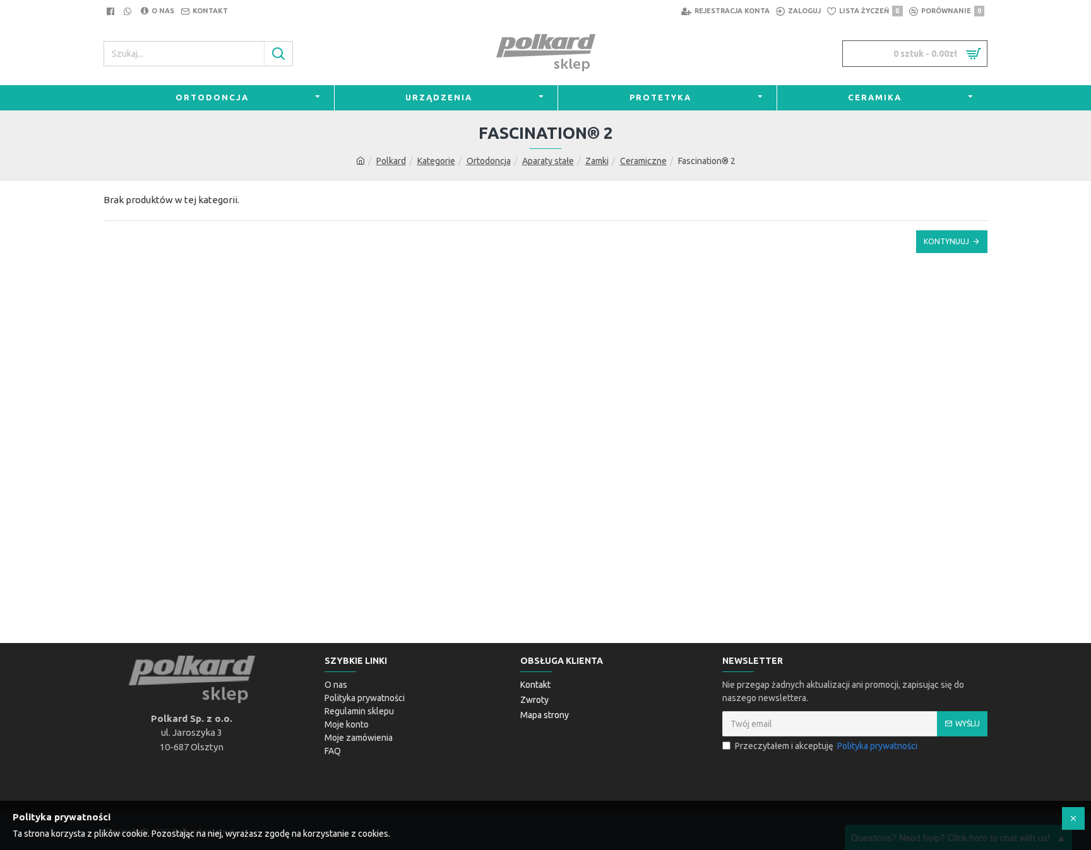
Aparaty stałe (548, 161)
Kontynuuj (946, 241)
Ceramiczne (643, 161)
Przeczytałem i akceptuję (826, 746)
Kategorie (436, 161)
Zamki (597, 161)
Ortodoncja (489, 161)
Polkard (391, 161)
